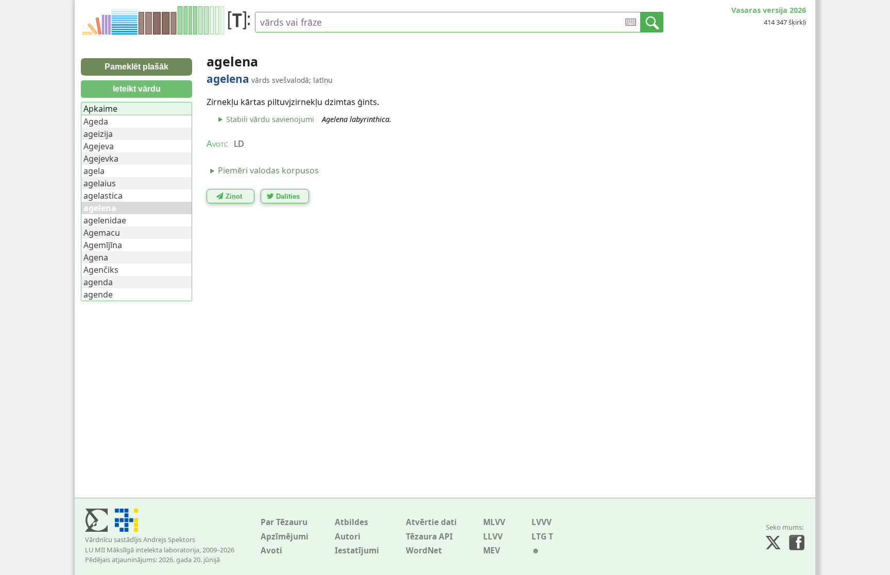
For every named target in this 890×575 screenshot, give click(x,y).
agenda (98, 282)
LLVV (493, 536)
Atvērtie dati (431, 522)
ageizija (98, 134)
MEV (491, 550)
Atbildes (351, 522)
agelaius (99, 183)
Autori (348, 536)
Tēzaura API (429, 536)
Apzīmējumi (285, 536)
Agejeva (98, 146)
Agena (95, 257)
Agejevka (100, 158)
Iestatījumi (357, 550)
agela (94, 171)
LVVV (542, 522)
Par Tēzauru (284, 522)
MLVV (494, 522)
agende (98, 294)
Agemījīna (102, 245)
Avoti (271, 550)
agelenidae (104, 220)
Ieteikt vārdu (137, 88)
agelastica (103, 195)
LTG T (542, 536)
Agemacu (101, 232)
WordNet (424, 550)
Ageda (95, 121)
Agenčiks (100, 269)
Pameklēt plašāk (136, 66)
